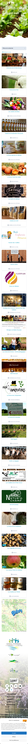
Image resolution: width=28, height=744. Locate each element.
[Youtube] (20, 686)
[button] (25, 721)
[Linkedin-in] (11, 686)
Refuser (14, 736)
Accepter (14, 733)
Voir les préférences (14, 740)
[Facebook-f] (7, 686)
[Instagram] (16, 686)
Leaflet (18, 631)
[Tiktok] (7, 690)
